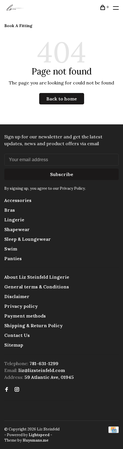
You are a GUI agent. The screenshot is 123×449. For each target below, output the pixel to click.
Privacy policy (21, 306)
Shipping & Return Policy (33, 325)
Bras (9, 210)
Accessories (17, 200)
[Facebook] (6, 390)
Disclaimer (16, 296)
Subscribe (61, 174)
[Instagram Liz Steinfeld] (17, 390)
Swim (10, 249)
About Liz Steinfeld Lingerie (36, 277)
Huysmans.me (36, 440)
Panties (13, 258)
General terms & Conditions (36, 287)
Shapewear (17, 229)
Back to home (61, 99)
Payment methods (25, 316)
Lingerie (14, 220)
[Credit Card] (113, 431)
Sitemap (13, 345)
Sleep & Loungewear (27, 239)
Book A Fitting (18, 25)
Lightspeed (39, 434)
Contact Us (17, 335)
